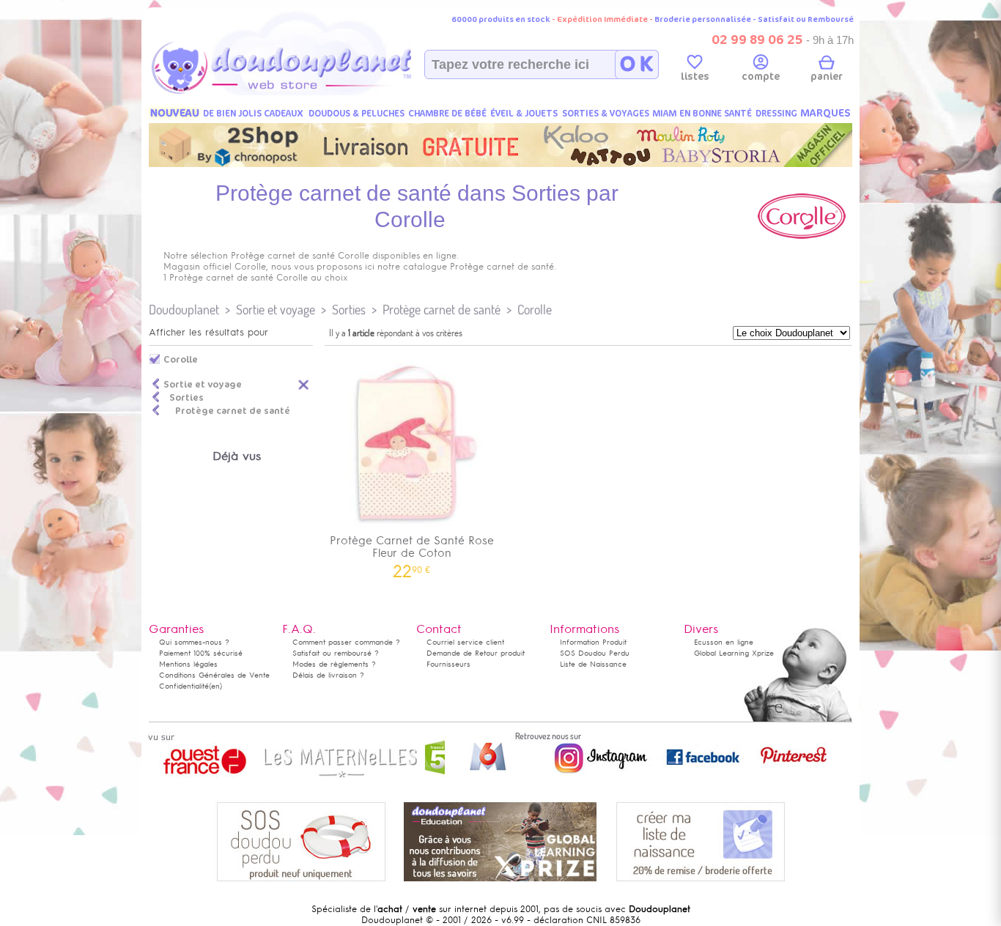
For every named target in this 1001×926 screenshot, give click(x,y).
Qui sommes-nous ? (194, 642)
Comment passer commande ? (346, 642)
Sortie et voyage (275, 309)
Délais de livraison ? (328, 675)
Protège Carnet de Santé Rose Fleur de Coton (412, 551)
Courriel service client (465, 642)
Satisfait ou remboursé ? (335, 653)
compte (761, 76)
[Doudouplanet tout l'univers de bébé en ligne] (310, 92)
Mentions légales (188, 664)
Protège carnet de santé (441, 309)
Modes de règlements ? (334, 664)
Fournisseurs (448, 664)
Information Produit (593, 642)
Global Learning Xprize (734, 653)
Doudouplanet (184, 309)
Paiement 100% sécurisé (201, 653)
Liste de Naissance (593, 664)
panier (826, 76)
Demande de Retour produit (475, 653)
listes (695, 76)
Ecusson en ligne (723, 642)
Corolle (534, 309)
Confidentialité (184, 686)
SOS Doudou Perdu (594, 653)
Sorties (349, 309)
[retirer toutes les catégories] (304, 384)
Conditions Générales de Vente (214, 675)
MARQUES (825, 113)
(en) (215, 686)
